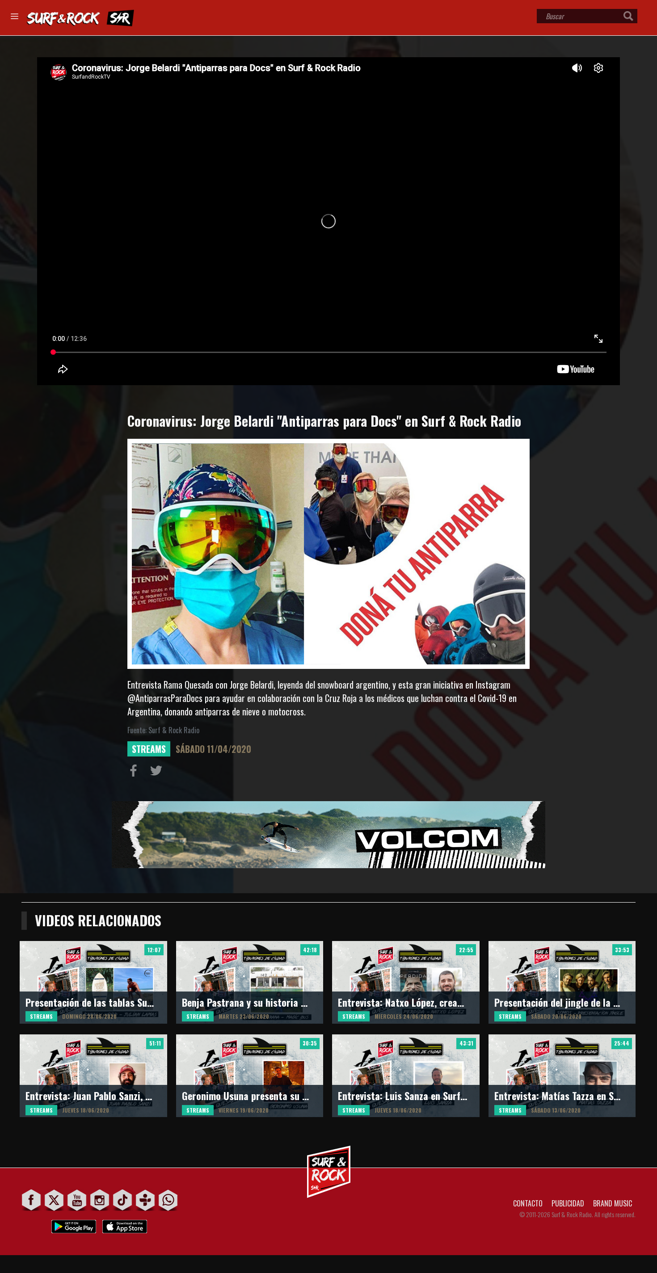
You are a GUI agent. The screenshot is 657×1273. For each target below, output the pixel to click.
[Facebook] (31, 1200)
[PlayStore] (73, 1224)
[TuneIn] (145, 1200)
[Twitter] (54, 1200)
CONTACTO (528, 1203)
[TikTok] (123, 1200)
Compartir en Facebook (135, 773)
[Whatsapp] (168, 1200)
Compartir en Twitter (158, 773)
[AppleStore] (124, 1224)
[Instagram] (100, 1200)
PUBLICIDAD (568, 1203)
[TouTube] (77, 1200)
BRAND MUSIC (612, 1203)
